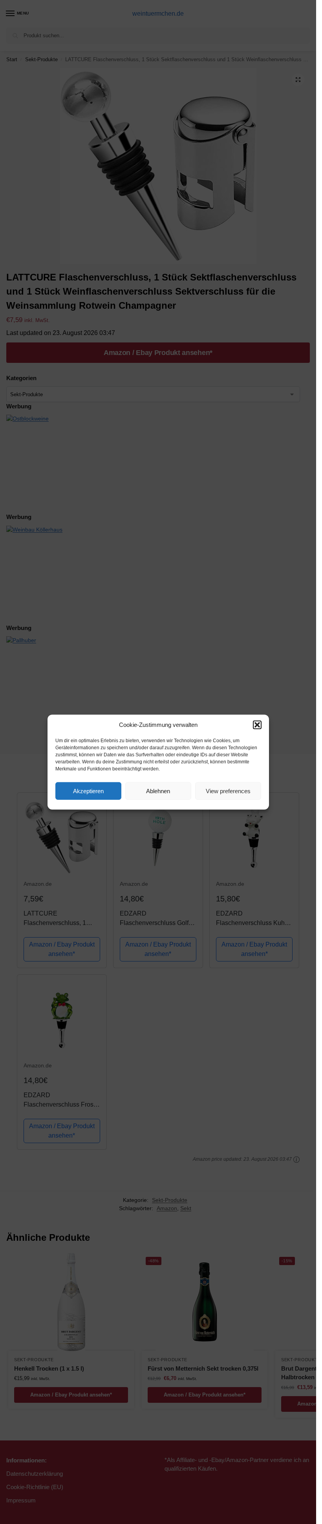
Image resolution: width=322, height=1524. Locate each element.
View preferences (228, 790)
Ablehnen (158, 790)
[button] (257, 725)
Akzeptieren (88, 790)
